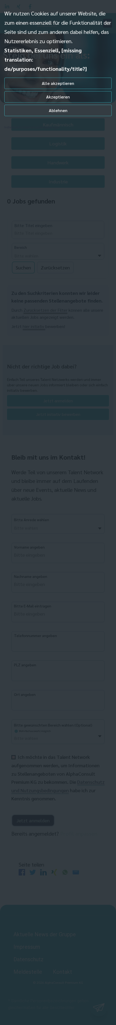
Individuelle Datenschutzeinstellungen (32, 127)
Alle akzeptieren (58, 83)
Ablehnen (58, 110)
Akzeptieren (58, 97)
